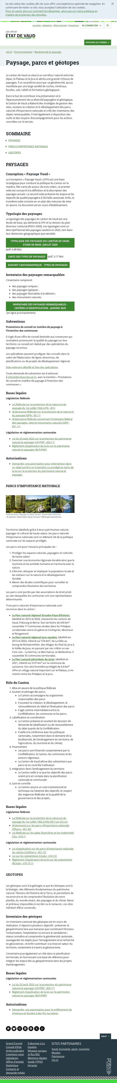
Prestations (73, 25)
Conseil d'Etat (14, 1047)
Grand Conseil (14, 1043)
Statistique (12, 1065)
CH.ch (55, 1060)
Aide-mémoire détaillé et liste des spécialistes (32, 367)
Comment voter (15, 1054)
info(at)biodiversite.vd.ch (22, 377)
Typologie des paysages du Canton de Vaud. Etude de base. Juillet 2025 (40, 242)
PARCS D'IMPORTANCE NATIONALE (28, 146)
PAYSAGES (14, 140)
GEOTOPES (14, 152)
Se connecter (90, 25)
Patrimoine (58, 1056)
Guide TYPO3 (35, 1061)
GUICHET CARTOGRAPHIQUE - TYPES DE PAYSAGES (38, 265)
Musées (56, 1052)
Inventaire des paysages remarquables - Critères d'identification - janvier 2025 (40, 306)
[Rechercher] (107, 25)
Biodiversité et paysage (48, 52)
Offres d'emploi (60, 25)
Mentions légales (37, 1058)
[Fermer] (112, 3)
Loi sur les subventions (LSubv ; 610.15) (34, 856)
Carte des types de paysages (26, 256)
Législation (47, 25)
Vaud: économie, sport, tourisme (70, 1049)
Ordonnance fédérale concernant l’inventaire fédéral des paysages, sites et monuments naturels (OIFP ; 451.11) (42, 422)
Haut (104, 1036)
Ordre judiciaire (15, 1050)
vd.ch (9, 52)
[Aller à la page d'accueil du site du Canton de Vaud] (26, 34)
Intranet (32, 1065)
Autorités (37, 25)
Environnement (23, 52)
